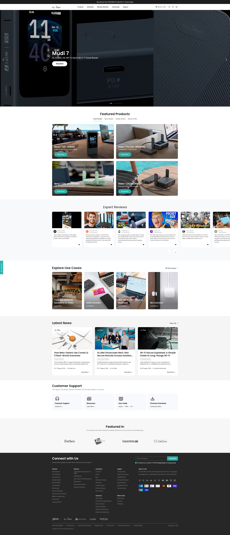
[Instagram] (143, 480)
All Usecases (77, 481)
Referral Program (101, 488)
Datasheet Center (122, 485)
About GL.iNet (143, 469)
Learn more (90, 406)
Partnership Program (80, 484)
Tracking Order (121, 471)
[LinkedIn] (147, 480)
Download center (155, 406)
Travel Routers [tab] (97, 119)
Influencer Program (101, 480)
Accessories (55, 499)
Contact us (58, 406)
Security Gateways (57, 491)
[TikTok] (155, 480)
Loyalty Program (100, 485)
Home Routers (56, 477)
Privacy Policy (161, 462)
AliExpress (120, 504)
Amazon (119, 501)
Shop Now (60, 154)
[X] (159, 480)
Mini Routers (55, 488)
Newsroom (99, 482)
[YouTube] (163, 480)
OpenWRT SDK (121, 477)
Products (80, 7)
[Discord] (167, 480)
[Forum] (175, 480)
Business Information (124, 525)
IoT (131, 406)
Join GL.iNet (99, 498)
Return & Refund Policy (84, 525)
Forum (97, 474)
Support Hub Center (123, 474)
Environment (110, 525)
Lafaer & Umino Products (59, 493)
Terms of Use (172, 462)
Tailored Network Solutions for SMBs (82, 472)
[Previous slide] (51, 2)
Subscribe (172, 458)
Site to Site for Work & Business (83, 479)
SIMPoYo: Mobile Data (58, 496)
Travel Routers (56, 474)
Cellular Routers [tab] (121, 119)
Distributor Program (79, 487)
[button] (109, 103)
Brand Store (120, 498)
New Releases (56, 471)
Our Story (98, 471)
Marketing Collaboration (102, 512)
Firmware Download (123, 480)
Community (115, 7)
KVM (126, 406)
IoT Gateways (56, 485)
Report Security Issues (102, 509)
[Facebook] (140, 480)
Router (120, 406)
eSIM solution (77, 476)
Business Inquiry (100, 504)
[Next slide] (179, 2)
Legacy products (56, 502)
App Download (121, 482)
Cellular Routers (56, 480)
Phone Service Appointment (104, 501)
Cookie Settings (137, 525)
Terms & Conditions (57, 525)
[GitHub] (171, 480)
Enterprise (90, 7)
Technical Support (101, 506)
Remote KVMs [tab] (132, 119)
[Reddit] (151, 480)
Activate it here (130, 2)
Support (125, 7)
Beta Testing (99, 491)
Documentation (121, 488)
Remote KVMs (56, 482)
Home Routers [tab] (108, 119)
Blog (97, 477)
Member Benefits (102, 7)
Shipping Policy (99, 525)
